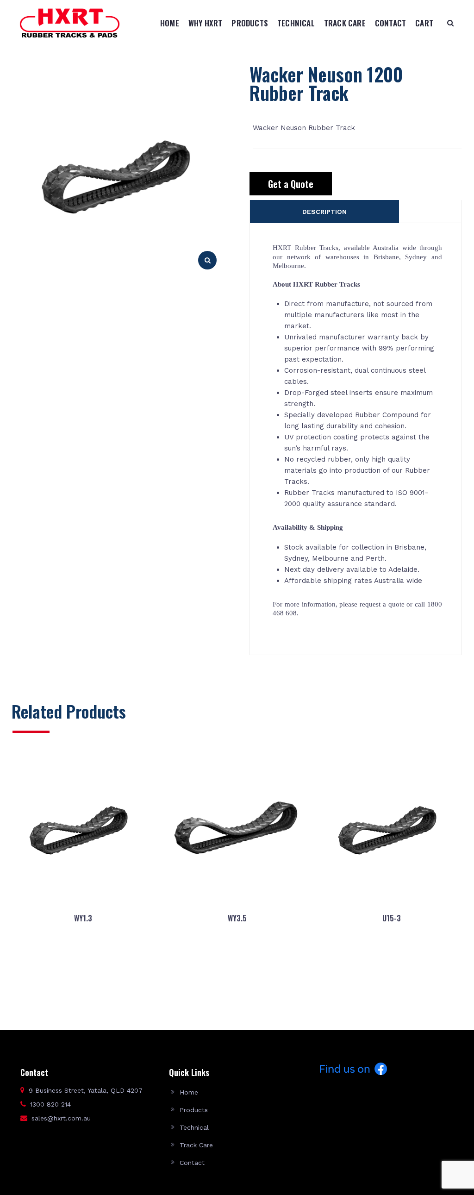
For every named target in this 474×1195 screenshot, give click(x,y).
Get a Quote (290, 184)
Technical (296, 23)
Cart (424, 23)
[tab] (324, 211)
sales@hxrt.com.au (61, 1118)
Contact (390, 23)
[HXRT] (69, 22)
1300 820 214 (50, 1104)
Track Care (345, 23)
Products (249, 23)
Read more (82, 984)
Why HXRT (205, 23)
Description (324, 211)
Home (169, 23)
